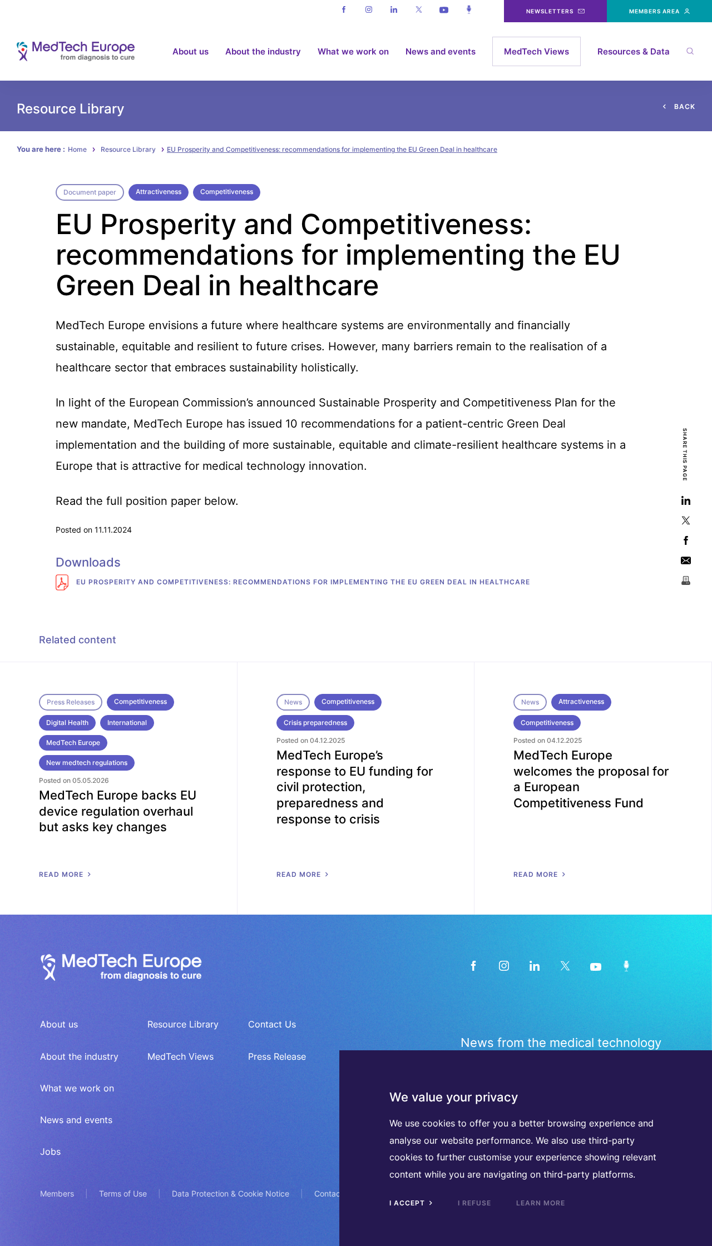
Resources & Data (633, 51)
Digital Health (67, 722)
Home (77, 149)
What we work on (353, 51)
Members (57, 1193)
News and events (441, 51)
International (127, 722)
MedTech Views (536, 51)
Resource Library (128, 149)
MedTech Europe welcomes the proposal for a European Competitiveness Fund (591, 779)
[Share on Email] (685, 560)
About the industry (263, 51)
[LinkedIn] (534, 966)
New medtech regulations (86, 762)
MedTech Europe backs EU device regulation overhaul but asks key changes (117, 811)
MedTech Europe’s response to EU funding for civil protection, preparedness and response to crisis (354, 787)
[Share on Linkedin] (685, 500)
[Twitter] (418, 11)
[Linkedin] (393, 11)
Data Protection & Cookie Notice (230, 1193)
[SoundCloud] (626, 966)
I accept (408, 1203)
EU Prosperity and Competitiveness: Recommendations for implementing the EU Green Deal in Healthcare (302, 582)
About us (190, 51)
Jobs (50, 1151)
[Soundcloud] (468, 11)
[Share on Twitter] (685, 520)
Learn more (540, 1203)
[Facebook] (343, 11)
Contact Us (272, 1024)
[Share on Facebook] (685, 540)
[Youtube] (443, 11)
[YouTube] (595, 966)
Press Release (277, 1056)
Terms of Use (123, 1193)
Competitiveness (226, 191)
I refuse (474, 1203)
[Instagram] (368, 11)
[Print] (685, 580)
